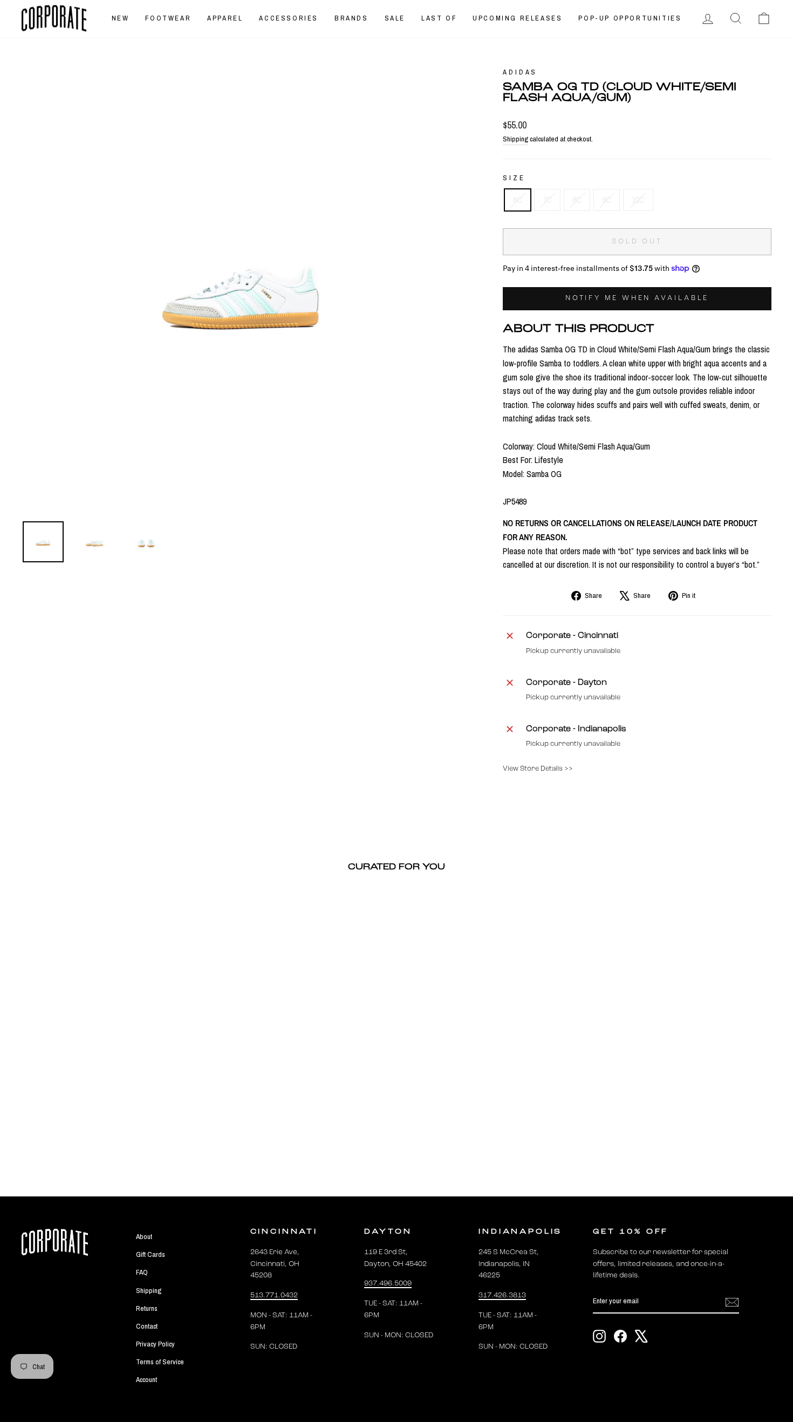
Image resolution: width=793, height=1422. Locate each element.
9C (606, 200)
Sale (395, 18)
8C (577, 200)
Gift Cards (150, 1254)
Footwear (168, 18)
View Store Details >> (538, 768)
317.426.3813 (502, 1295)
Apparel (225, 18)
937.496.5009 (388, 1283)
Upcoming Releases (517, 18)
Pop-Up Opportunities (629, 18)
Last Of (438, 18)
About (144, 1236)
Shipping (515, 139)
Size (514, 177)
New (120, 18)
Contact (147, 1326)
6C (517, 200)
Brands (351, 18)
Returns (147, 1308)
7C (547, 200)
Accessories (288, 18)
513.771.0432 (274, 1295)
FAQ (142, 1272)
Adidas (520, 72)
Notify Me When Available (637, 298)
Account (146, 1379)
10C (638, 200)
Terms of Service (160, 1361)
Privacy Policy (155, 1344)
